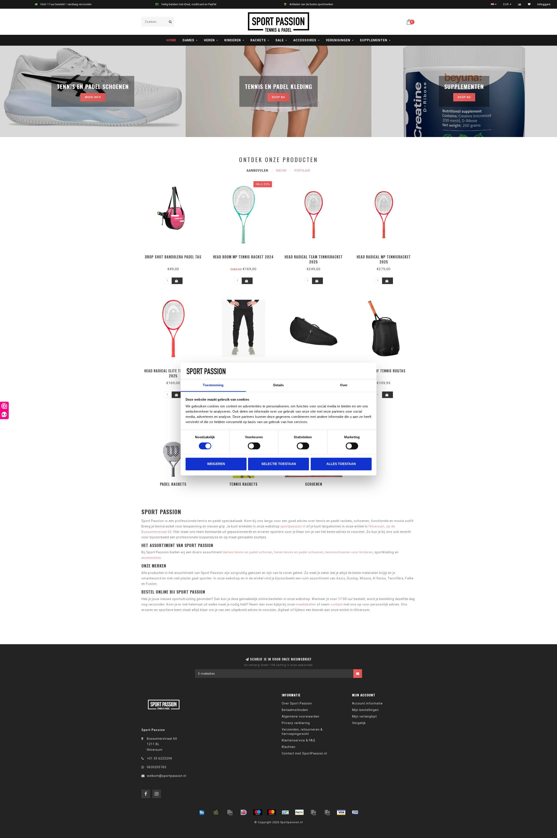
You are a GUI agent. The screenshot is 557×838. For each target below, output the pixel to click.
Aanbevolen (257, 170)
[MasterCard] (271, 812)
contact (337, 604)
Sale (279, 40)
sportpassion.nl (292, 526)
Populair (302, 170)
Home (171, 40)
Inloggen (543, 4)
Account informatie (367, 703)
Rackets (258, 40)
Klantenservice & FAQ (298, 740)
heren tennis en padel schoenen (299, 552)
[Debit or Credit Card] (229, 812)
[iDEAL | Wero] (243, 812)
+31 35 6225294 (159, 758)
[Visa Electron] (355, 812)
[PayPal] (299, 812)
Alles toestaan (341, 464)
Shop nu (278, 97)
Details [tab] (278, 385)
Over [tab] (343, 385)
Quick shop (175, 255)
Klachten (288, 747)
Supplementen (373, 40)
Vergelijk (359, 723)
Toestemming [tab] (213, 385)
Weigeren (216, 464)
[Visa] (341, 812)
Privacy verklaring (296, 723)
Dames (188, 40)
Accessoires (304, 40)
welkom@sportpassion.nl (166, 776)
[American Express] (201, 812)
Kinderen (232, 40)
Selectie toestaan (278, 464)
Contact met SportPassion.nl (304, 753)
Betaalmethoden (295, 710)
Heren (209, 40)
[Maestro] (257, 812)
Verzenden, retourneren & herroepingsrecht (302, 732)
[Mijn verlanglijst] (529, 4)
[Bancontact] (285, 812)
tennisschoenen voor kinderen (349, 552)
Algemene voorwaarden (300, 716)
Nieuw (281, 170)
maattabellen (306, 604)
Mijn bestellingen (365, 710)
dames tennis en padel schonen (247, 552)
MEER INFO (93, 97)
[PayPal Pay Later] (327, 812)
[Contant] (215, 812)
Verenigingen (338, 40)
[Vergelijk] (519, 4)
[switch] (254, 445)
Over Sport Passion (297, 703)
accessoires (151, 557)
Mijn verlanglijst (364, 716)
